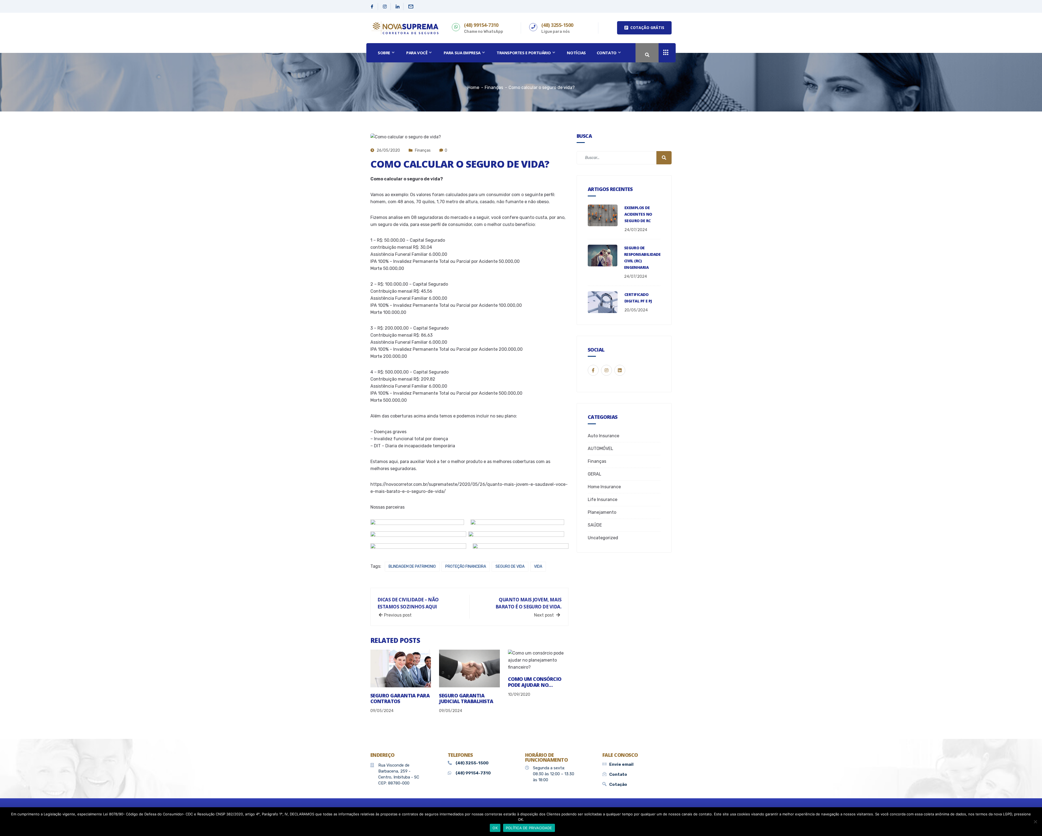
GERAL (594, 474)
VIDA (538, 566)
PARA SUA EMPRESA (462, 52)
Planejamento (602, 512)
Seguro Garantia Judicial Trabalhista (466, 698)
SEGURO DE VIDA (510, 566)
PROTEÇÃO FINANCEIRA (465, 566)
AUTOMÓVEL (600, 448)
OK (495, 828)
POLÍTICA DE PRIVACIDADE (529, 828)
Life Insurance (602, 499)
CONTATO (607, 52)
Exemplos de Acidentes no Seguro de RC (638, 214)
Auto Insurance (603, 435)
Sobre (384, 52)
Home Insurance (604, 486)
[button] (644, 27)
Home (473, 87)
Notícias (576, 52)
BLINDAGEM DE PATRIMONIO (412, 566)
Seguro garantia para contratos (400, 698)
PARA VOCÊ (416, 52)
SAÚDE (595, 525)
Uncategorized (603, 537)
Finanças (423, 150)
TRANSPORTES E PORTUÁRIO (524, 52)
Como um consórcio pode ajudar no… (534, 682)
